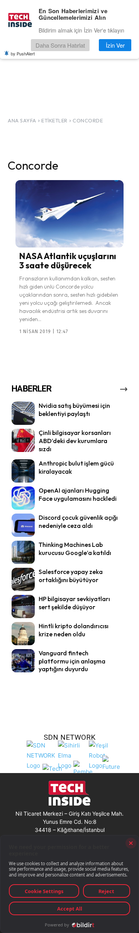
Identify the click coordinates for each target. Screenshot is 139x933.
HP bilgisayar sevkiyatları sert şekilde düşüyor (74, 603)
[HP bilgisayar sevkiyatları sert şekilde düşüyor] (23, 606)
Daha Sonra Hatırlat (60, 45)
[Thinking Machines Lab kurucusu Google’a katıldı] (23, 552)
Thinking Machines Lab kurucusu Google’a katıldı (75, 549)
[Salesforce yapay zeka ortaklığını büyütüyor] (23, 579)
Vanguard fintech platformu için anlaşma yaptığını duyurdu (72, 661)
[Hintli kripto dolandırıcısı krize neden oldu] (23, 633)
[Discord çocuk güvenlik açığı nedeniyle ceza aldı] (23, 525)
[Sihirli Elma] (71, 754)
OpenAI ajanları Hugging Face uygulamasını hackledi (78, 494)
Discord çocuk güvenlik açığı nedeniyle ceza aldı (78, 521)
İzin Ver (115, 45)
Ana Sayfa (22, 120)
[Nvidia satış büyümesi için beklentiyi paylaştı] (23, 413)
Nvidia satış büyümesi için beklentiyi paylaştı (74, 410)
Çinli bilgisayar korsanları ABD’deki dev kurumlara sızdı (75, 441)
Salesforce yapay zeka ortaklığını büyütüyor (71, 576)
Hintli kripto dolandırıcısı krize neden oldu (73, 630)
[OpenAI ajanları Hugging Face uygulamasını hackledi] (23, 498)
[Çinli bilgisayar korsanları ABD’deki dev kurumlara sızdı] (23, 440)
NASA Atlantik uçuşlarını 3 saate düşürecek (67, 261)
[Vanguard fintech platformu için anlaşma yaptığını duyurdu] (23, 660)
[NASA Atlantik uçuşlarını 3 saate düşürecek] (69, 213)
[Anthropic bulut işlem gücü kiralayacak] (23, 471)
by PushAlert (23, 53)
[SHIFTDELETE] (41, 754)
